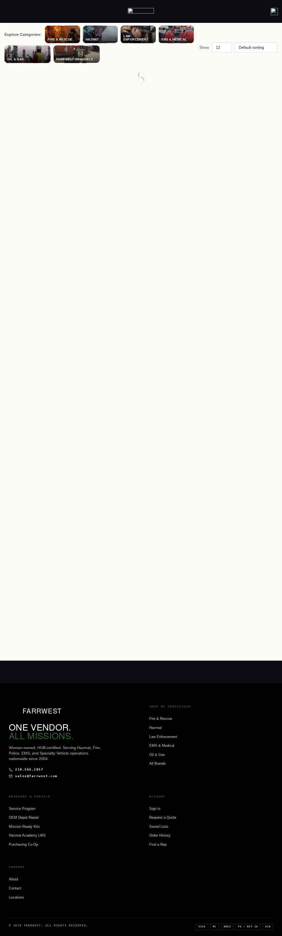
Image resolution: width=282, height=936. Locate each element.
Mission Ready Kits (24, 826)
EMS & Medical (161, 746)
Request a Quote (162, 817)
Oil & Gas (157, 755)
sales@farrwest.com (36, 776)
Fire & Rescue (160, 719)
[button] (6, 11)
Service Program (22, 809)
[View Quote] (274, 11)
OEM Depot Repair (24, 817)
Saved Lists (158, 826)
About (13, 879)
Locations (16, 897)
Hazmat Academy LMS (27, 835)
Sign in (154, 809)
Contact (15, 888)
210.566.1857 (29, 769)
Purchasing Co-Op (23, 844)
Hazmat (155, 728)
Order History (159, 835)
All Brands (157, 763)
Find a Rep (158, 844)
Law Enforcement (163, 737)
